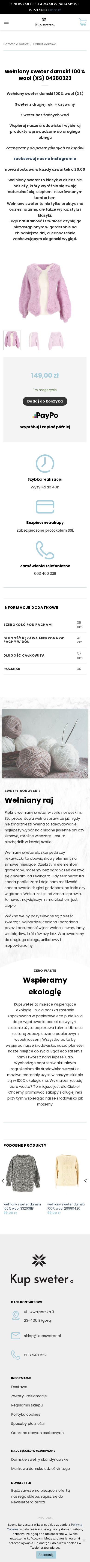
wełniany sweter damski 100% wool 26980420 (66, 1206)
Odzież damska (44, 44)
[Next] (79, 293)
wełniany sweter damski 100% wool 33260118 (22, 1206)
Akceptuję (46, 1554)
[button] (6, 22)
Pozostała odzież (16, 44)
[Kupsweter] (45, 22)
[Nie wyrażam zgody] (84, 1541)
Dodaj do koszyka (45, 401)
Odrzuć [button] (54, 10)
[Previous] (11, 293)
